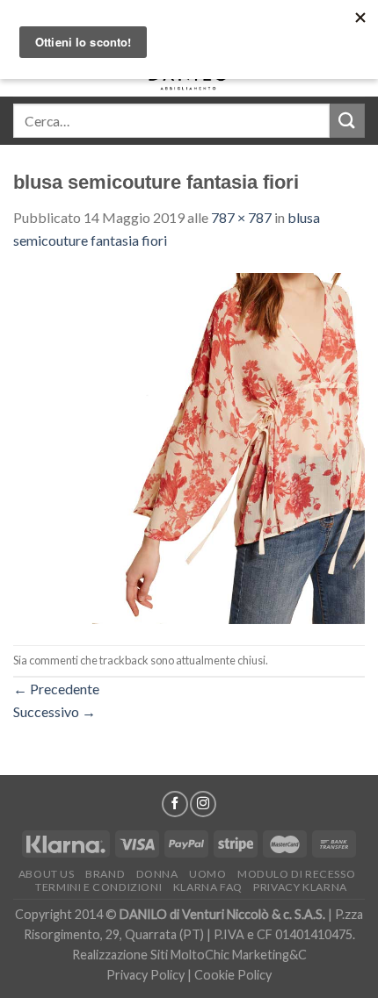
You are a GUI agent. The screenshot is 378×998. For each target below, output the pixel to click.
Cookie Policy (233, 974)
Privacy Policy (145, 974)
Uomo (207, 873)
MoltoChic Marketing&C (239, 954)
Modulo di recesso (296, 873)
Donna (157, 873)
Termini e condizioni (98, 887)
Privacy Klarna (300, 887)
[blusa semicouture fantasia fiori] (189, 446)
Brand (105, 873)
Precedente (56, 688)
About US (46, 873)
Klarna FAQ (208, 887)
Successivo (54, 711)
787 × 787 (241, 217)
